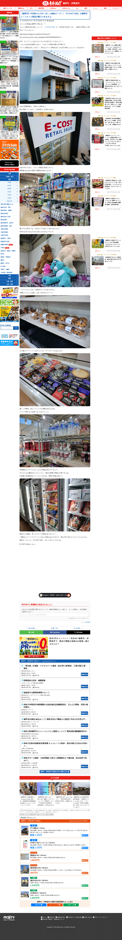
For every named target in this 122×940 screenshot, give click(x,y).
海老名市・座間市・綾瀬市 (8, 251)
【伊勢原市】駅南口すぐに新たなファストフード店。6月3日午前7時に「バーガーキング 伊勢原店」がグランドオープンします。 (113, 184)
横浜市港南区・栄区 (6, 226)
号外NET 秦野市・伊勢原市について (53, 919)
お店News (53, 8)
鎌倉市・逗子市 (5, 263)
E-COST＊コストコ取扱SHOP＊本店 (29, 814)
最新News (21, 8)
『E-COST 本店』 (50, 27)
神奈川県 (51, 20)
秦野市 (51, 814)
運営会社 (52, 917)
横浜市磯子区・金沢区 (7, 223)
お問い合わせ (88, 917)
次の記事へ (77, 628)
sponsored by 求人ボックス (49, 661)
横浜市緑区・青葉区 (6, 210)
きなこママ (32, 817)
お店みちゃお (66, 8)
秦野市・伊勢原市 (71, 3)
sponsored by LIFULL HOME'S (78, 821)
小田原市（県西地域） (7, 272)
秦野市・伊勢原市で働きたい (31, 661)
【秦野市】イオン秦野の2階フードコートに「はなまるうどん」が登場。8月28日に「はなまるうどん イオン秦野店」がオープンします (113, 49)
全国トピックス (7, 8)
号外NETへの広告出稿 (74, 917)
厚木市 (2, 254)
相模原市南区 (7, 244)
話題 (85, 8)
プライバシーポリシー (101, 917)
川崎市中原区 (4, 235)
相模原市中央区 (5, 241)
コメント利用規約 (85, 622)
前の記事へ (32, 628)
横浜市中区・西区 (6, 207)
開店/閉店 (41, 8)
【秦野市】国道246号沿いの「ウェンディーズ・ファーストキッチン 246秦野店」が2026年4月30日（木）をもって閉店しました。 (113, 84)
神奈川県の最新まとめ (7, 204)
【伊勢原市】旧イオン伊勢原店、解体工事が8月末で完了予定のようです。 (113, 259)
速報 (105, 8)
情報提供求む (61, 917)
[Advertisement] (107, 24)
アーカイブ (115, 8)
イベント (95, 8)
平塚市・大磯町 (5, 269)
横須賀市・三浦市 (6, 238)
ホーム (45, 917)
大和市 (5, 247)
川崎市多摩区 (4, 229)
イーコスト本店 (44, 814)
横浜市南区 (4, 219)
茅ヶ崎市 (3, 266)
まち (77, 8)
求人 (31, 8)
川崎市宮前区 (4, 232)
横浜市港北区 (4, 213)
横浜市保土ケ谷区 (6, 216)
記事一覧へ (55, 628)
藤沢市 (2, 260)
